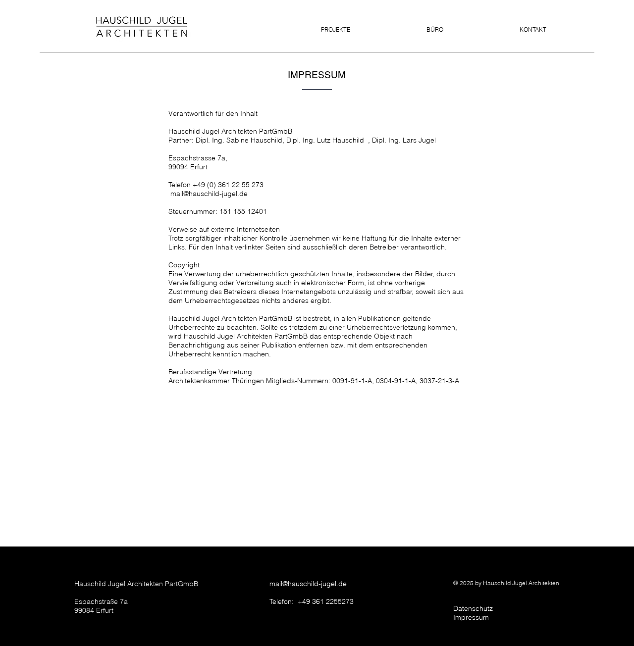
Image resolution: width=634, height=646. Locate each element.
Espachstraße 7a (101, 601)
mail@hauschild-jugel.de (308, 583)
